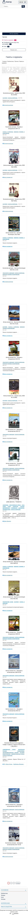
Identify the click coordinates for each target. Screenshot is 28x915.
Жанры (3, 895)
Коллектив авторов (8, 105)
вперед (18, 883)
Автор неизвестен (8, 177)
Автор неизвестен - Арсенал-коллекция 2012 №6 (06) (14, 597)
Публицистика (6, 509)
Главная (4, 61)
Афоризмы (5, 505)
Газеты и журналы (12, 98)
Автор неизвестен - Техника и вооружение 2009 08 (14, 633)
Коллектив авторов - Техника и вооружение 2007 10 (14, 127)
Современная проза (9, 749)
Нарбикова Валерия (18, 764)
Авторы (3, 899)
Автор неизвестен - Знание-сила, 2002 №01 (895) (14, 166)
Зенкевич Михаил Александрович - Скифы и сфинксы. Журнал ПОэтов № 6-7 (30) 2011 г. (14, 744)
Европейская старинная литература (13, 508)
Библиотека (11, 61)
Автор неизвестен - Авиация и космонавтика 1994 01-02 (14, 805)
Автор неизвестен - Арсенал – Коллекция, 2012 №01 (14, 233)
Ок (10, 913)
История (22, 752)
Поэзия (22, 506)
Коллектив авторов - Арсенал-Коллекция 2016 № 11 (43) (14, 268)
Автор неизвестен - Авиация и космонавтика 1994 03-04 (14, 671)
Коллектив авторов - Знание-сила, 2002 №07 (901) (14, 199)
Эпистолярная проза (15, 505)
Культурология (6, 754)
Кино (6, 46)
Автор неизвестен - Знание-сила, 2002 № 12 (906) (14, 396)
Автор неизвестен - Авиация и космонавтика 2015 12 (14, 709)
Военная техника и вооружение (11, 274)
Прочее (16, 61)
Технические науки (8, 601)
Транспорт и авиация (8, 273)
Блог (2, 897)
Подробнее (15, 913)
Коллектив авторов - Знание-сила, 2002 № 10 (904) (14, 93)
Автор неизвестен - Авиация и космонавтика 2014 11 (14, 430)
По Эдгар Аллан (8, 764)
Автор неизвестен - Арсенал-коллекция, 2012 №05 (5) (14, 562)
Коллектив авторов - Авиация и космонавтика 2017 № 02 (14, 843)
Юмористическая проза (17, 754)
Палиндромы (20, 751)
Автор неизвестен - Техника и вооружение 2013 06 (14, 358)
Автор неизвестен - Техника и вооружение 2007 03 (14, 464)
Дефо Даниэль (7, 521)
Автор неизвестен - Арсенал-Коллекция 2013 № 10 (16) (14, 322)
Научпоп (5, 98)
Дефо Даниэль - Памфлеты (14, 501)
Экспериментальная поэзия (10, 752)
